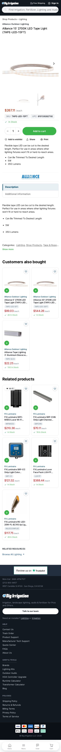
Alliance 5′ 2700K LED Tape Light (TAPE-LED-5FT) (15, 301)
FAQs (5, 649)
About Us (7, 652)
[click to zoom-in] (30, 64)
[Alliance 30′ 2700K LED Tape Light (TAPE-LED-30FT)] (45, 281)
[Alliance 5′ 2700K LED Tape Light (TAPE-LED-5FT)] (16, 281)
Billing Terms (9, 708)
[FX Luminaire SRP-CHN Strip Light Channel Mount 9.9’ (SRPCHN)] (45, 398)
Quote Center (9, 645)
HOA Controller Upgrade (14, 677)
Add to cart (39, 131)
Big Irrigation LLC (29, 736)
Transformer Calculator (14, 684)
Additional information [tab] (17, 193)
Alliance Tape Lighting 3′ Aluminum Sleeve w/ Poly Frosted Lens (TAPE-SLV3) (15, 353)
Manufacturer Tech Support (16, 641)
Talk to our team (30, 611)
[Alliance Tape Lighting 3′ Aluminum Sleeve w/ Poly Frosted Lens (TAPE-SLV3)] (16, 333)
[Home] (10, 3)
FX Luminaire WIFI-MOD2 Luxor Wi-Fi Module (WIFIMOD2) (14, 418)
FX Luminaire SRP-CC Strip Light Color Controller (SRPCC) (14, 471)
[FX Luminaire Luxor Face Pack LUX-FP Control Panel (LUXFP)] (45, 451)
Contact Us (8, 629)
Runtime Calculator (12, 681)
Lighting (23, 19)
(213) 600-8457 (10, 582)
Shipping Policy (10, 701)
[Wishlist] (26, 271)
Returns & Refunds (12, 705)
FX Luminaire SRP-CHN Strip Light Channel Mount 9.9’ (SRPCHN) (44, 418)
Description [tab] (11, 186)
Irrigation (36, 618)
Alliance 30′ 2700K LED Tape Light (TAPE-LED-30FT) (44, 301)
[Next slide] (54, 63)
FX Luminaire (10, 414)
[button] (52, 3)
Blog (5, 688)
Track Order (8, 633)
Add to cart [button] (6, 290)
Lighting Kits (9, 669)
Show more (8, 249)
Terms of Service (11, 716)
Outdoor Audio (10, 673)
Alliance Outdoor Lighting (15, 24)
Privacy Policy (9, 712)
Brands (6, 665)
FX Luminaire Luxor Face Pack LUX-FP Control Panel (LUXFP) (44, 471)
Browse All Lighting (12, 554)
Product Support (11, 637)
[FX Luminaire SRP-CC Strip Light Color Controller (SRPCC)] (16, 451)
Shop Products (9, 19)
